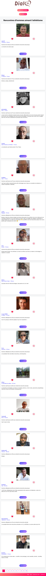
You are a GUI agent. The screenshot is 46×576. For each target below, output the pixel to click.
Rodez (2, 247)
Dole (2, 417)
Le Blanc (3, 315)
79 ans (6, 178)
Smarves (3, 349)
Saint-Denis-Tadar (5, 281)
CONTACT (42, 574)
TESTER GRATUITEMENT (23, 10)
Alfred (2, 382)
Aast (2, 178)
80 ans (13, 383)
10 (26, 570)
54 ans (9, 554)
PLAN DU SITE (36, 574)
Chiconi (3, 451)
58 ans (6, 247)
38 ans (7, 451)
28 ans (7, 315)
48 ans (7, 349)
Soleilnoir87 (4, 450)
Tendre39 (3, 416)
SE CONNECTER (23, 14)
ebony (2, 279)
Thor (2, 245)
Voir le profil (23, 53)
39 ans (7, 212)
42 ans (8, 519)
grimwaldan (4, 109)
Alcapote (3, 484)
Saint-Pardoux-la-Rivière (7, 144)
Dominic (3, 552)
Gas (2, 485)
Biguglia (3, 212)
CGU (31, 574)
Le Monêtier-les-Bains (6, 383)
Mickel (2, 75)
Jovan (2, 211)
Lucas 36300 (4, 314)
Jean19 (3, 41)
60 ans (5, 485)
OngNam (3, 177)
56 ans (8, 42)
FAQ (28, 574)
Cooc (2, 348)
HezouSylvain (4, 518)
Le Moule (3, 76)
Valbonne (3, 519)
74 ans (8, 76)
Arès (2, 110)
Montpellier (4, 554)
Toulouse (3, 42)
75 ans (15, 144)
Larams (3, 143)
